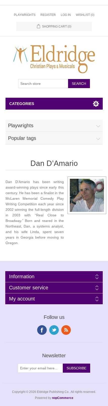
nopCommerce (62, 398)
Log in (66, 15)
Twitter (54, 330)
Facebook (42, 330)
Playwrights (24, 15)
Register (48, 15)
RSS (66, 330)
